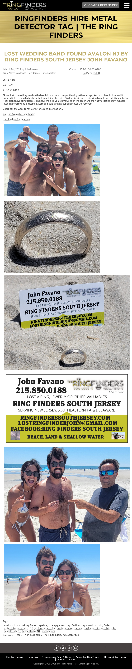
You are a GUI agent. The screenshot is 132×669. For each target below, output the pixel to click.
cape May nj (44, 625)
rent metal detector (44, 628)
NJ (31, 628)
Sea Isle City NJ (12, 630)
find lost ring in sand (82, 625)
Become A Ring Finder (115, 657)
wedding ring (48, 630)
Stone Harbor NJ (31, 630)
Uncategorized (71, 634)
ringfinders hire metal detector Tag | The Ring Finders (66, 26)
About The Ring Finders (88, 657)
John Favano (31, 69)
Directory (33, 657)
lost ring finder (102, 625)
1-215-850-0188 (92, 69)
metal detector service (16, 628)
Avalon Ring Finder (26, 625)
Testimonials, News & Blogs (56, 657)
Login (72, 659)
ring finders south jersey (69, 628)
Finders (19, 634)
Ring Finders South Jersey (17, 119)
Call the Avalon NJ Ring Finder (19, 113)
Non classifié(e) (33, 634)
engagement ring (61, 625)
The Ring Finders (52, 634)
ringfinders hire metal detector (100, 628)
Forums (61, 659)
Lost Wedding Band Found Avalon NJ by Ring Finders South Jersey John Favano (66, 57)
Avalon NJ (9, 625)
